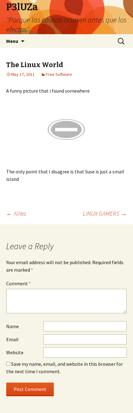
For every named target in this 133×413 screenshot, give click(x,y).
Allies (16, 213)
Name (12, 326)
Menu (12, 41)
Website (15, 352)
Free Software (59, 74)
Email (12, 339)
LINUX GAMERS (105, 213)
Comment (18, 283)
